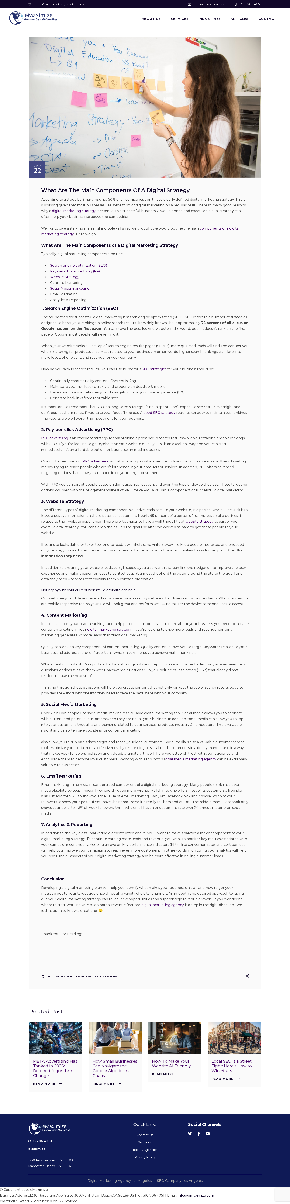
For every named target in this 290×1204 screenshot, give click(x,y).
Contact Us (145, 1135)
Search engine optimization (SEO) (78, 266)
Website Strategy (64, 277)
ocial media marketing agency (190, 759)
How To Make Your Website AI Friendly (171, 1064)
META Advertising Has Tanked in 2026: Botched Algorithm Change (55, 1068)
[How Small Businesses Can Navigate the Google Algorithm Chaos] (115, 1038)
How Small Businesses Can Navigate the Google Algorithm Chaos (115, 1068)
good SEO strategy (159, 413)
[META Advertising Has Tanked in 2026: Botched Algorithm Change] (55, 1038)
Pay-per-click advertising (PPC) (76, 271)
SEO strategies (154, 369)
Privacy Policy (145, 1157)
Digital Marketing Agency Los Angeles (82, 976)
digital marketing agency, (163, 905)
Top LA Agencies (144, 1150)
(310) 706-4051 (40, 1141)
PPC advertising (54, 438)
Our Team (145, 1142)
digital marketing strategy (74, 211)
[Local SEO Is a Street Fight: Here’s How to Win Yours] (234, 1038)
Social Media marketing (70, 288)
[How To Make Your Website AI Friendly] (174, 1038)
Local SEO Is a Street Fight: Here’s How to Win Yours (231, 1066)
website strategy (200, 521)
